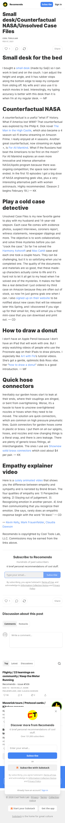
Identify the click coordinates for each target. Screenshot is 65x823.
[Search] (59, 663)
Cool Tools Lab (10, 38)
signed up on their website (33, 298)
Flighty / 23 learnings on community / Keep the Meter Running (21, 676)
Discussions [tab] (27, 663)
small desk (23, 68)
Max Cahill (38, 250)
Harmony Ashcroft (14, 250)
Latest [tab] (14, 663)
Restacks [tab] (23, 623)
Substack (17, 816)
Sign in (58, 4)
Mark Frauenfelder (32, 522)
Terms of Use (50, 774)
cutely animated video (29, 480)
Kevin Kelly (12, 522)
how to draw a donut (22, 364)
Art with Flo (28, 356)
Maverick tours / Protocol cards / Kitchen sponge (24, 704)
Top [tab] (6, 663)
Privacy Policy (34, 781)
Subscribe (47, 4)
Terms (43, 797)
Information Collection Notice (42, 778)
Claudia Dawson (30, 691)
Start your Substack (24, 808)
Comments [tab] (10, 623)
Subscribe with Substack (34, 767)
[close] (55, 711)
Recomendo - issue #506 (16, 684)
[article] (32, 683)
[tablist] (16, 624)
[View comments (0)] (17, 49)
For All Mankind (18, 147)
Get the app (48, 808)
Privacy (34, 797)
